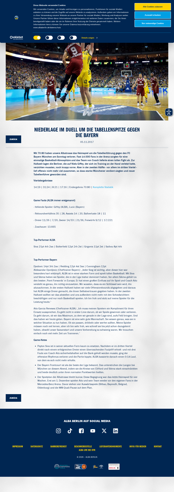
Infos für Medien (137, 446)
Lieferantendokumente (110, 446)
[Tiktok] (69, 430)
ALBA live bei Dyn (87, 450)
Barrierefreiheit (58, 446)
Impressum (17, 446)
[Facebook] (81, 430)
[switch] (49, 38)
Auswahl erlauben (153, 15)
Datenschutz (37, 446)
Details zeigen (88, 38)
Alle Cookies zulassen (153, 7)
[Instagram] (58, 430)
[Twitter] (104, 430)
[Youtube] (92, 430)
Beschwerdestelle (83, 446)
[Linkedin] (115, 430)
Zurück (13, 139)
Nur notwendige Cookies (153, 23)
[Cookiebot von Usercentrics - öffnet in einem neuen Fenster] (16, 38)
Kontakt (158, 446)
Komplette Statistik (103, 187)
